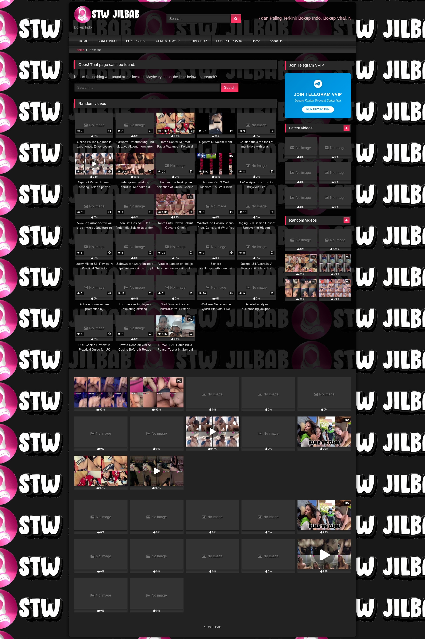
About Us (276, 41)
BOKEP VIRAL (136, 41)
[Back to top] (411, 626)
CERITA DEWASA (168, 41)
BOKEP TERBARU (229, 41)
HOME (83, 41)
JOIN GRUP (198, 41)
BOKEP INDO (107, 41)
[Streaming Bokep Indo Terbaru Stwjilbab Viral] (107, 15)
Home (256, 41)
